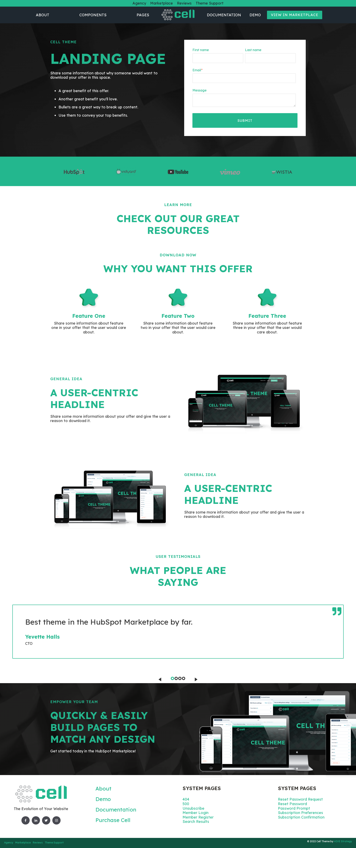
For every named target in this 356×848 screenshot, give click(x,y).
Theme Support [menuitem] (210, 3)
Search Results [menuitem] (196, 821)
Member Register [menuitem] (198, 817)
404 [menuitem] (186, 799)
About (42, 15)
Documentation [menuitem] (115, 809)
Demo (255, 15)
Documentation (224, 15)
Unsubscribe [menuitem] (193, 808)
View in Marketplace (294, 15)
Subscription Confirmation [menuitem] (301, 817)
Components (93, 15)
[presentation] (160, 679)
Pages (143, 15)
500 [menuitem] (186, 803)
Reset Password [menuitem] (292, 803)
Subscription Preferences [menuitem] (300, 812)
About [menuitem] (103, 788)
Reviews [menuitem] (184, 3)
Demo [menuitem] (103, 799)
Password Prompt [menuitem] (294, 808)
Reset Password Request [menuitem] (300, 799)
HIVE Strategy (343, 841)
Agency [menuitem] (139, 3)
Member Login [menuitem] (195, 812)
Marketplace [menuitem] (161, 3)
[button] (172, 678)
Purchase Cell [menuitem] (112, 820)
